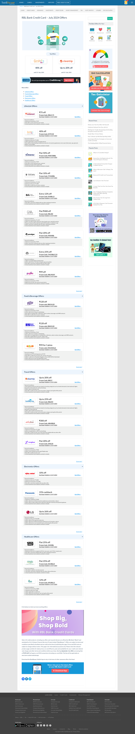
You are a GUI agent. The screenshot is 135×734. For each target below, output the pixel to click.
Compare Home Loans (20, 710)
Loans (56, 695)
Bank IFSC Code (32, 717)
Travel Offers (28, 96)
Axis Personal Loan (37, 706)
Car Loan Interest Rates (56, 710)
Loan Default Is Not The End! (101, 180)
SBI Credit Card (72, 706)
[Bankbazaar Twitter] (38, 725)
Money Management (84, 695)
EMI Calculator (107, 10)
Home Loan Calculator (110, 704)
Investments (72, 695)
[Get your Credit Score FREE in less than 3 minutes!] (100, 70)
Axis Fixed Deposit (91, 706)
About (48, 729)
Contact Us (62, 729)
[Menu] (132, 2)
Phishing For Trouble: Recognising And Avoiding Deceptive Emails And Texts (100, 130)
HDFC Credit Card (73, 704)
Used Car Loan (54, 712)
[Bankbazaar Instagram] (47, 725)
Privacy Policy (76, 731)
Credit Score (109, 33)
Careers (55, 729)
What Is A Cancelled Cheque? (101, 152)
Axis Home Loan (19, 706)
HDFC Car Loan (54, 708)
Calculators (109, 40)
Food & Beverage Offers (32, 94)
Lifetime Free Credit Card (75, 708)
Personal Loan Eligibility (38, 710)
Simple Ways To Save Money (95, 134)
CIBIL (21, 717)
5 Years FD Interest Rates (93, 712)
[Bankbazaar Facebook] (44, 725)
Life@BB (98, 10)
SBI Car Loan (54, 704)
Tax (82, 10)
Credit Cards (63, 695)
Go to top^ (79, 291)
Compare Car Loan (55, 701)
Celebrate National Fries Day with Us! (98, 127)
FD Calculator (108, 710)
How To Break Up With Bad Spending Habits (99, 136)
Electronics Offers (30, 98)
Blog (69, 729)
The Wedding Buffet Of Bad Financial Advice (99, 143)
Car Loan (100, 40)
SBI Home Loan (18, 701)
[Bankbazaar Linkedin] (41, 725)
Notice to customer (83, 729)
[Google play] (20, 726)
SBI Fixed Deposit (91, 701)
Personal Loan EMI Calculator (112, 706)
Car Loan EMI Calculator (110, 708)
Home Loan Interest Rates (21, 708)
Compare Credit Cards (74, 701)
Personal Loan (100, 33)
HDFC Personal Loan (38, 704)
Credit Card (92, 33)
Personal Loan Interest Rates (40, 712)
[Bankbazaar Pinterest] (50, 725)
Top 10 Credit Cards (73, 710)
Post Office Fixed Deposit (93, 708)
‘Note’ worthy (89, 10)
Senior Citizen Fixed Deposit (93, 710)
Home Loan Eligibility (20, 712)
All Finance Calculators (110, 712)
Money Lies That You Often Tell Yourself (98, 124)
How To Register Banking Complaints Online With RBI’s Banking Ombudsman (103, 193)
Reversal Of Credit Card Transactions (103, 175)
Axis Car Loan (54, 706)
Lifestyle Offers (29, 91)
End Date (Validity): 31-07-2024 (48, 115)
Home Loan (92, 40)
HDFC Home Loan (19, 704)
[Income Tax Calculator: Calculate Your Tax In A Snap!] (100, 113)
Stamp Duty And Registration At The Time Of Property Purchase (103, 158)
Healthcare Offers (30, 100)
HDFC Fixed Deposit (92, 704)
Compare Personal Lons (38, 708)
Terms (74, 729)
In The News (51, 717)
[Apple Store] (29, 726)
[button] (53, 106)
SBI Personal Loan (37, 701)
